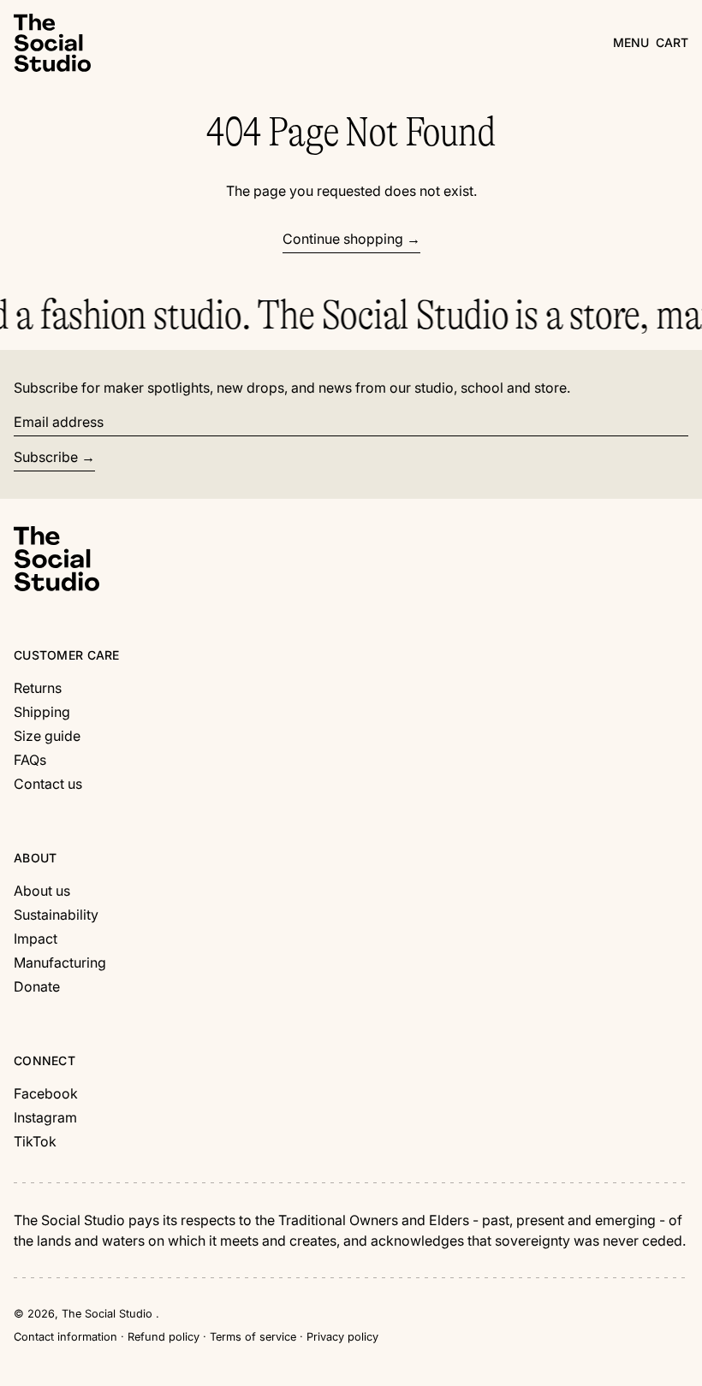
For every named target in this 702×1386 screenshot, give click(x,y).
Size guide (47, 735)
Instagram (45, 1117)
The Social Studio (109, 1313)
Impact (35, 938)
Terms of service (253, 1336)
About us (42, 890)
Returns (38, 687)
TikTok (35, 1141)
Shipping (42, 711)
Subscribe (46, 456)
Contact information (65, 1336)
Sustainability (56, 914)
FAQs (30, 759)
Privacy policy (342, 1336)
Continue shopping (343, 238)
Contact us (48, 783)
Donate (37, 986)
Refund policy (163, 1336)
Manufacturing (60, 962)
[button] (672, 42)
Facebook (46, 1093)
